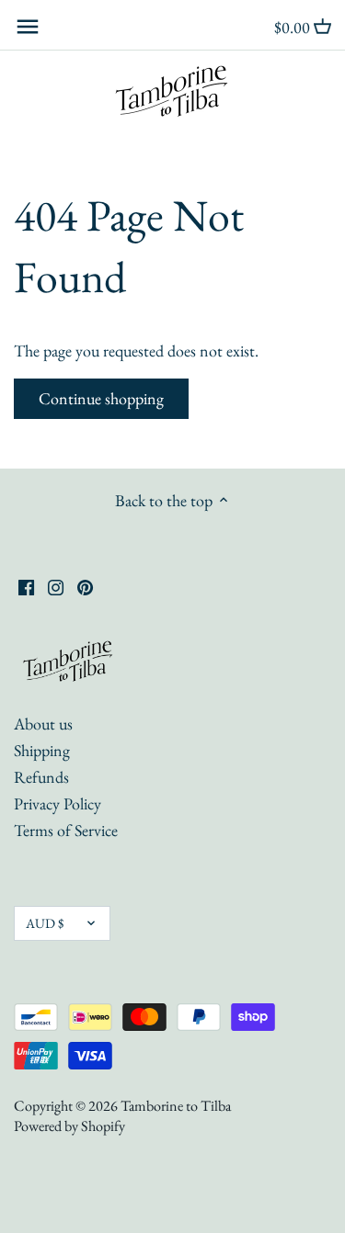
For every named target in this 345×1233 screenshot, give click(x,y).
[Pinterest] (85, 585)
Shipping (42, 750)
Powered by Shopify (69, 1126)
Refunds (41, 776)
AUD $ (44, 923)
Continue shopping (101, 398)
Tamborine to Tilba (176, 1105)
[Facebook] (26, 585)
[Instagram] (55, 585)
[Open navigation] (27, 26)
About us (43, 723)
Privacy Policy (57, 803)
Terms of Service (66, 830)
